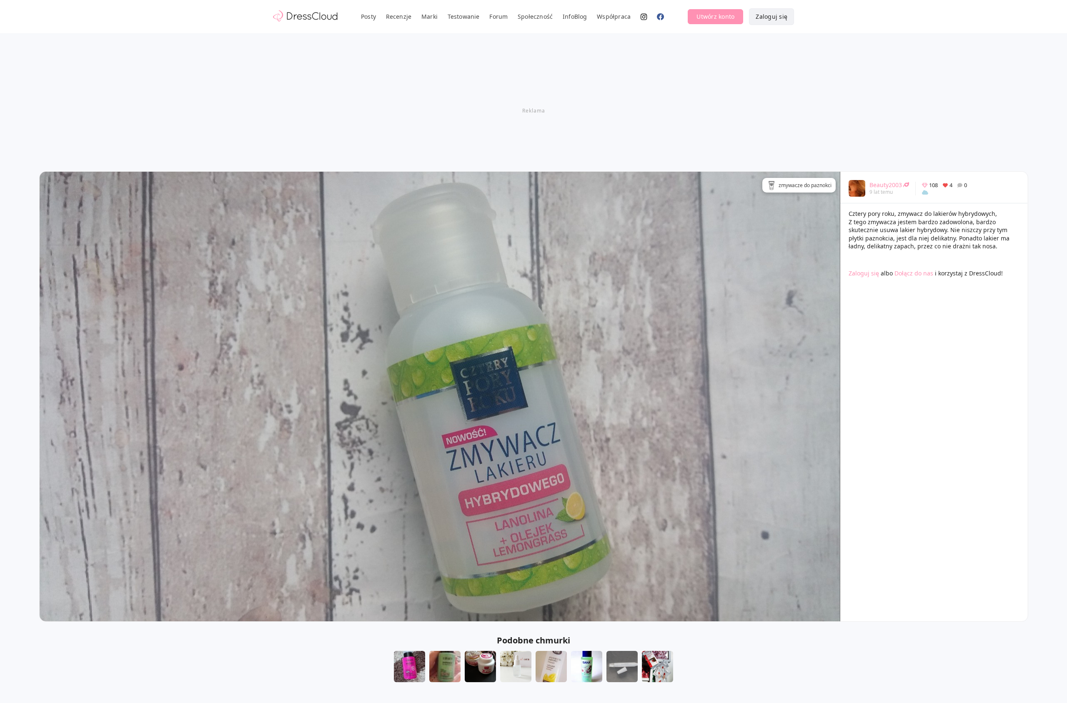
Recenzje (399, 16)
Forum (498, 16)
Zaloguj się (771, 16)
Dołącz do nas (913, 273)
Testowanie (464, 16)
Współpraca (614, 16)
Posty (368, 16)
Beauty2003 (885, 185)
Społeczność (535, 16)
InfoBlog (575, 16)
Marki (429, 16)
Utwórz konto (715, 16)
